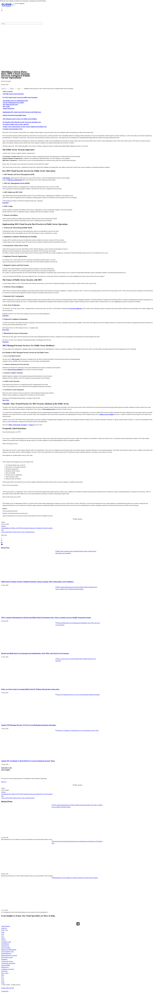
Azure (2, 932)
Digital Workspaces (6, 953)
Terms (2, 982)
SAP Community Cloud (7, 951)
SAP (113, 3)
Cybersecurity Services (129, 3)
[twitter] (1, 538)
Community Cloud (6, 942)
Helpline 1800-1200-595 (7, 988)
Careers (145, 3)
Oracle (3, 938)
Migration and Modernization (8, 949)
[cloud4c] (8, 6)
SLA (2, 977)
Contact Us (4, 928)
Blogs (18, 88)
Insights (12, 88)
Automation (4, 959)
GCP (2, 936)
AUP (2, 979)
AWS (2, 934)
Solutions (97, 3)
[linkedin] (1, 542)
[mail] (2, 544)
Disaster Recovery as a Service (9, 955)
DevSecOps (4, 971)
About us (139, 3)
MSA (2, 975)
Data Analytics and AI (7, 957)
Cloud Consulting (5, 947)
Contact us (151, 3)
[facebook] (1, 540)
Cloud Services (5, 945)
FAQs (2, 981)
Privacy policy (5, 973)
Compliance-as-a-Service (7, 969)
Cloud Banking (5, 943)
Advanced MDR (5, 965)
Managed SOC (5, 967)
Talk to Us (4, 781)
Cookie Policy (5, 991)
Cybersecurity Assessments (8, 963)
